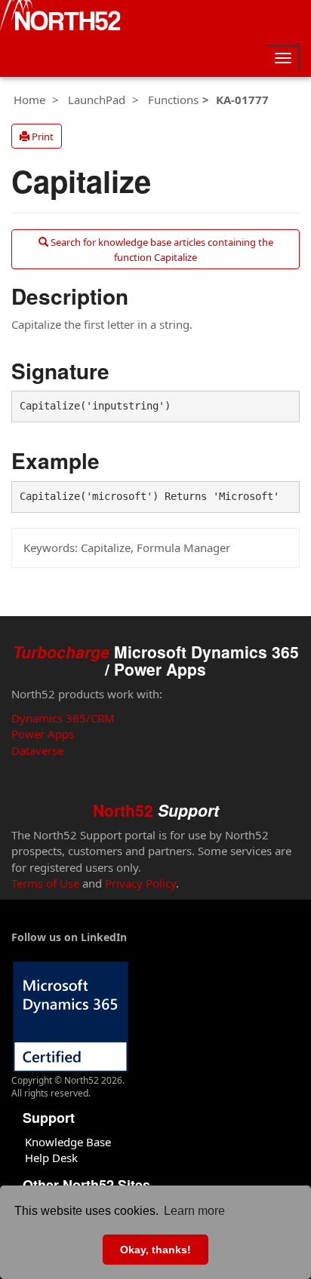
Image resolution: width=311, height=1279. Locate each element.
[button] (36, 136)
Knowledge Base (68, 1141)
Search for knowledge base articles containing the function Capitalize (160, 249)
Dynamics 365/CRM (63, 717)
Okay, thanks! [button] (155, 1250)
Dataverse (37, 750)
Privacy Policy (140, 883)
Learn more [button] (194, 1210)
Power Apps (42, 733)
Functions (173, 99)
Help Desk (51, 1157)
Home (29, 99)
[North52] (60, 17)
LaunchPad (96, 99)
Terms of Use (45, 883)
